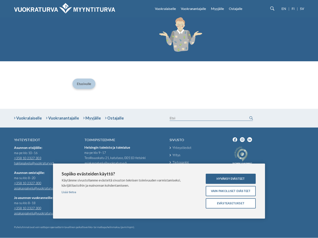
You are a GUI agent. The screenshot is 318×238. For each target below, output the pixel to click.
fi (293, 8)
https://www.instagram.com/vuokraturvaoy (242, 139)
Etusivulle (84, 84)
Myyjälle (217, 8)
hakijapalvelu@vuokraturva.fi (34, 163)
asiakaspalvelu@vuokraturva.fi (35, 188)
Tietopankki (180, 162)
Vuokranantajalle (193, 8)
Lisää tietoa (69, 192)
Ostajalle (235, 8)
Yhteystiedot (181, 148)
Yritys (176, 155)
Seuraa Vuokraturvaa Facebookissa (235, 139)
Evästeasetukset (230, 203)
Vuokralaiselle (165, 8)
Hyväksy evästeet (231, 178)
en (283, 8)
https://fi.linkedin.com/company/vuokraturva (249, 139)
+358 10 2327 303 (27, 158)
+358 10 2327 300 (27, 183)
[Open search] (272, 8)
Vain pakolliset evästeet (231, 191)
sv (302, 8)
